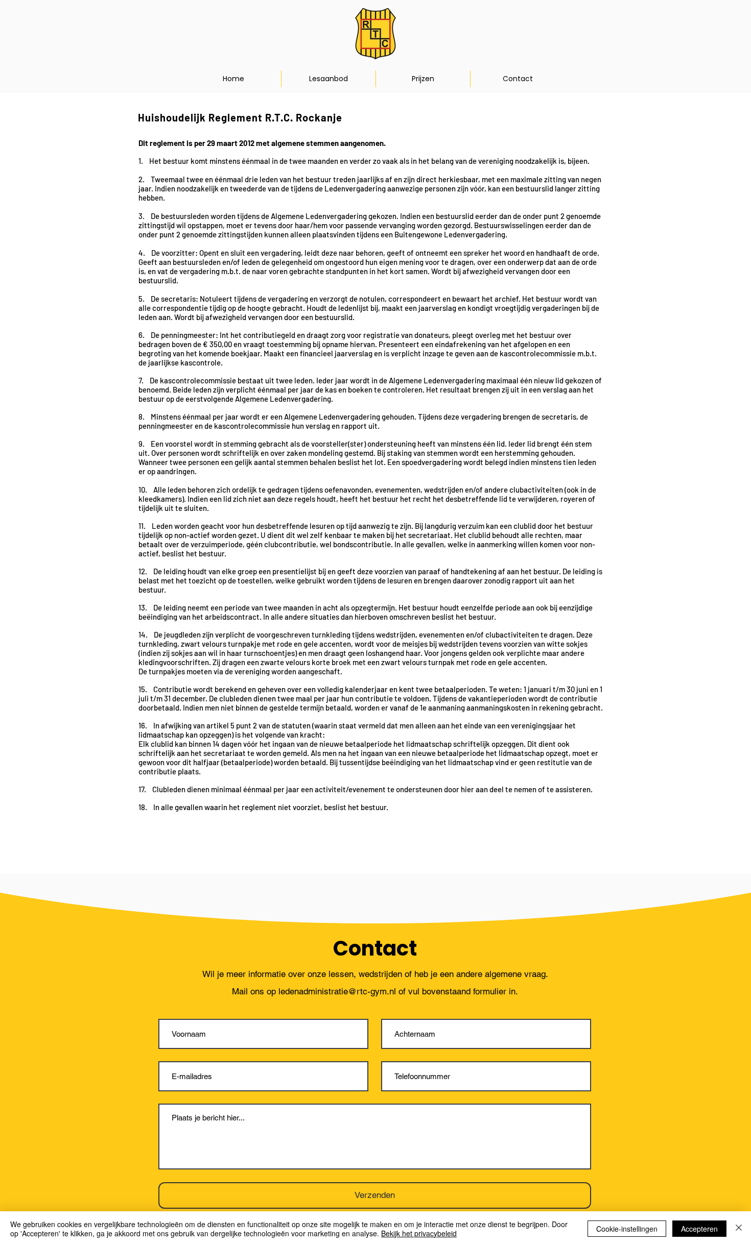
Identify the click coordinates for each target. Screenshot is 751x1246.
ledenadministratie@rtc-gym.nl (337, 991)
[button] (328, 78)
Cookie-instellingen (627, 1229)
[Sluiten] (739, 1228)
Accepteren (699, 1229)
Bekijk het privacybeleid (419, 1233)
